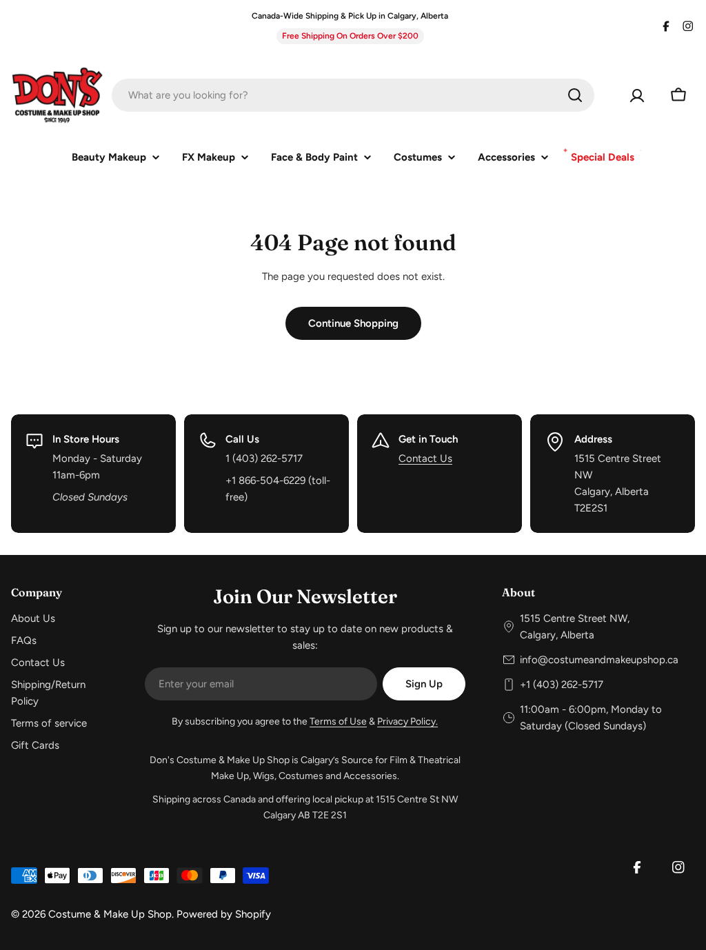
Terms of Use (338, 721)
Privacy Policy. (407, 721)
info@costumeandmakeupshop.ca (599, 660)
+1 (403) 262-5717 (561, 684)
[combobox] (353, 95)
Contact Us (425, 458)
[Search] (575, 95)
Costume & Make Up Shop (110, 914)
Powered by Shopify (223, 914)
